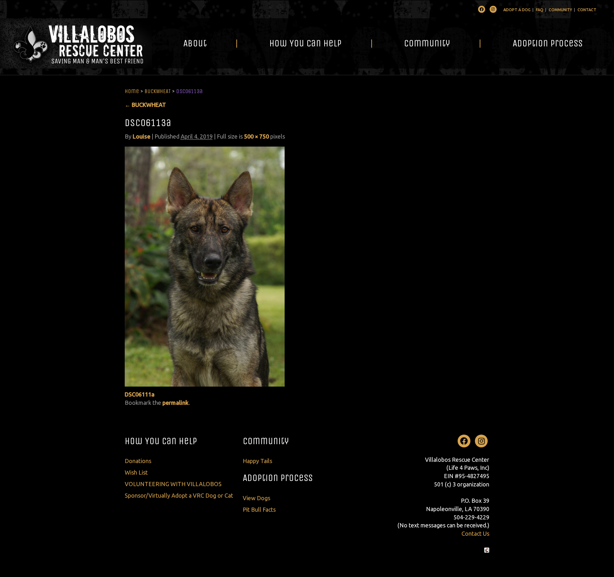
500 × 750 (256, 136)
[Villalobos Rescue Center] (76, 43)
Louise (141, 136)
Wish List (136, 472)
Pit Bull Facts (259, 509)
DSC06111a (139, 394)
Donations (138, 461)
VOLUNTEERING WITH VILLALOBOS (173, 484)
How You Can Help (305, 43)
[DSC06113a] (205, 266)
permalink (175, 402)
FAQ (539, 10)
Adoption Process (548, 43)
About (195, 43)
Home (132, 91)
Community (560, 10)
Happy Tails (257, 461)
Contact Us (475, 533)
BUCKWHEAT (158, 91)
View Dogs (256, 498)
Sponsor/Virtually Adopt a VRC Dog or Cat (179, 495)
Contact (587, 10)
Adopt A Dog (517, 10)
